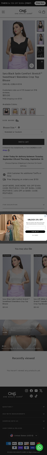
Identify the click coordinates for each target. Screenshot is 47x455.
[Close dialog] (45, 216)
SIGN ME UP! (35, 231)
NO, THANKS (35, 235)
